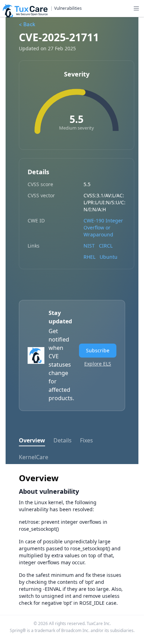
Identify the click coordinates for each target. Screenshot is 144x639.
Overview (32, 440)
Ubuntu (108, 257)
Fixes (86, 440)
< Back (27, 24)
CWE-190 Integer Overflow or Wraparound (103, 227)
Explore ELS (97, 363)
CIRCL (106, 245)
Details (62, 440)
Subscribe (97, 350)
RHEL (89, 257)
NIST (89, 245)
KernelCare (33, 457)
